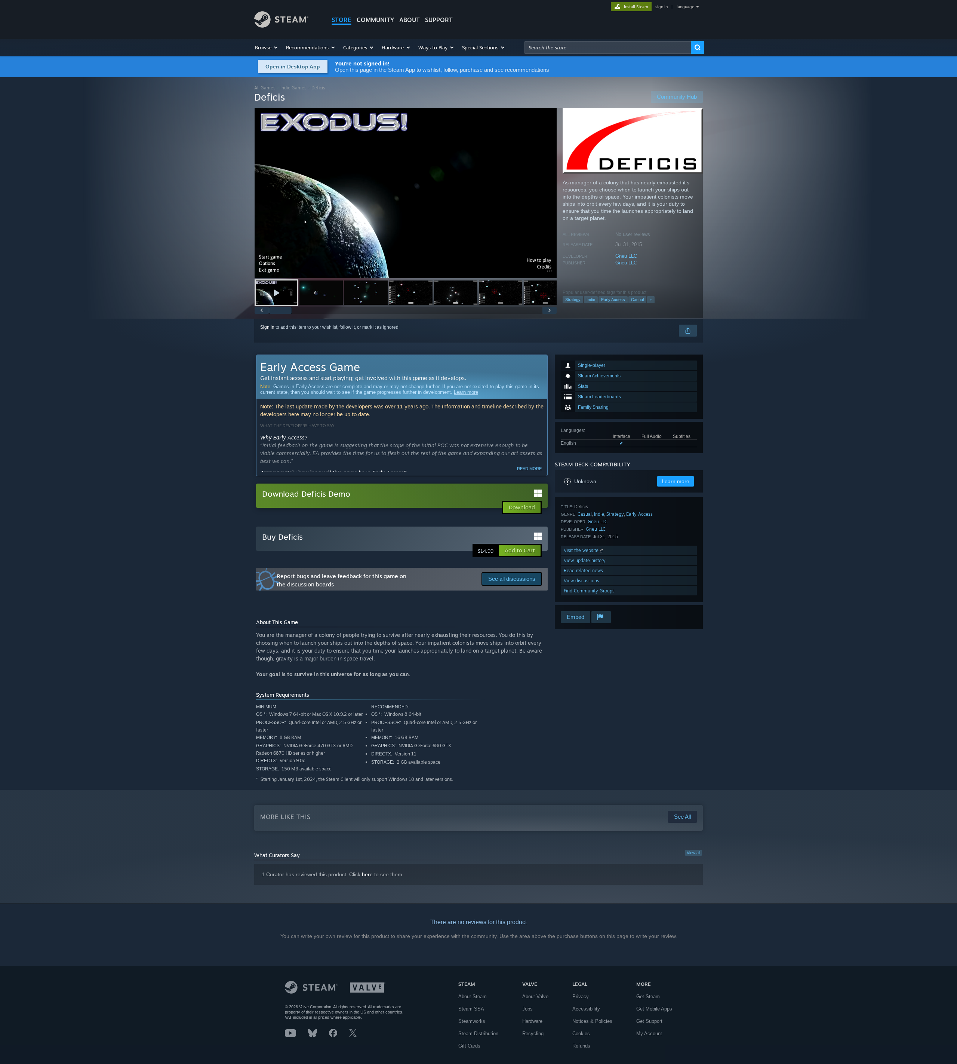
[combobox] (607, 47)
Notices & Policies (592, 1021)
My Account (649, 1033)
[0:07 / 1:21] (406, 193)
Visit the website (582, 550)
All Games (265, 88)
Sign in (267, 327)
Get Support (649, 1021)
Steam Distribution (478, 1033)
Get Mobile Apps (654, 1009)
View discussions (581, 580)
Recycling (533, 1033)
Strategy (573, 299)
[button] (266, 47)
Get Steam (648, 996)
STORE (341, 20)
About (409, 20)
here (367, 874)
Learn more (466, 392)
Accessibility (586, 1009)
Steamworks (471, 1021)
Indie (591, 299)
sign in (661, 6)
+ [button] (651, 299)
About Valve (535, 996)
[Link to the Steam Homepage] (281, 25)
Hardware (532, 1021)
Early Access (613, 299)
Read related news (583, 570)
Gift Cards (469, 1046)
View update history (585, 560)
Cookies (581, 1033)
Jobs (527, 1009)
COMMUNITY (375, 20)
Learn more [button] (675, 481)
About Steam (472, 996)
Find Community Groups (589, 591)
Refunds (581, 1046)
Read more (529, 468)
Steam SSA (471, 1009)
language (685, 6)
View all (693, 852)
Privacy (580, 996)
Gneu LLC (626, 256)
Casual (637, 299)
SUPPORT (439, 20)
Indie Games (293, 88)
